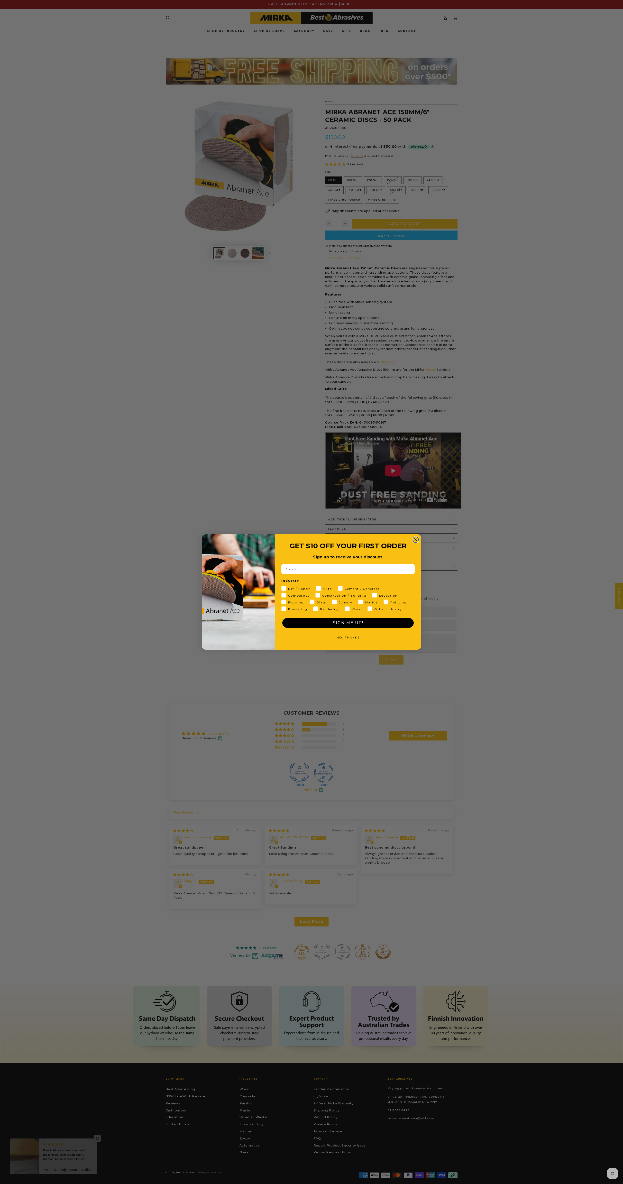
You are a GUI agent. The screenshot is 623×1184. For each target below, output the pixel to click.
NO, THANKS (348, 637)
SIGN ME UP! (348, 622)
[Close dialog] (416, 540)
